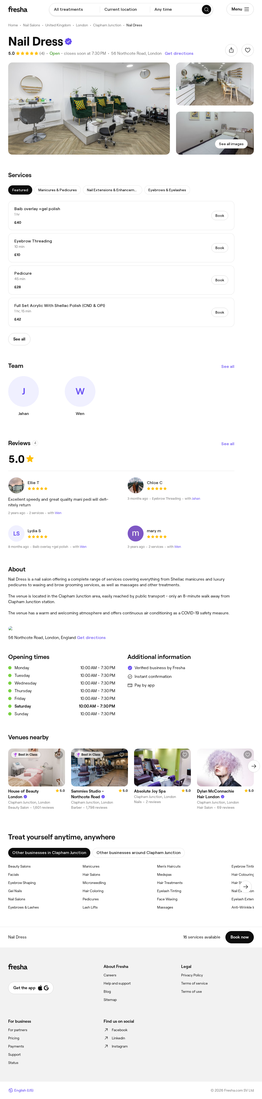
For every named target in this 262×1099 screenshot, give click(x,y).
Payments (16, 1046)
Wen (58, 513)
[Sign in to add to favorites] (248, 50)
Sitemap (110, 1000)
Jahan (196, 498)
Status (13, 1063)
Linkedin (118, 1038)
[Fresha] (17, 9)
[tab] (20, 190)
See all (227, 366)
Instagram (120, 1046)
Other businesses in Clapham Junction (49, 852)
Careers (110, 975)
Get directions (179, 53)
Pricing (13, 1038)
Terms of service (194, 983)
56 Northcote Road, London (136, 53)
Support (14, 1054)
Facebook (119, 1030)
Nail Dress (134, 25)
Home (13, 25)
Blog (107, 991)
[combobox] (74, 9)
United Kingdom (58, 25)
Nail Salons (31, 25)
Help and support (117, 983)
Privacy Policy (192, 975)
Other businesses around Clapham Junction (138, 852)
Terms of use (191, 991)
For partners (17, 1030)
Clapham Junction (107, 25)
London (82, 25)
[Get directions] (121, 628)
